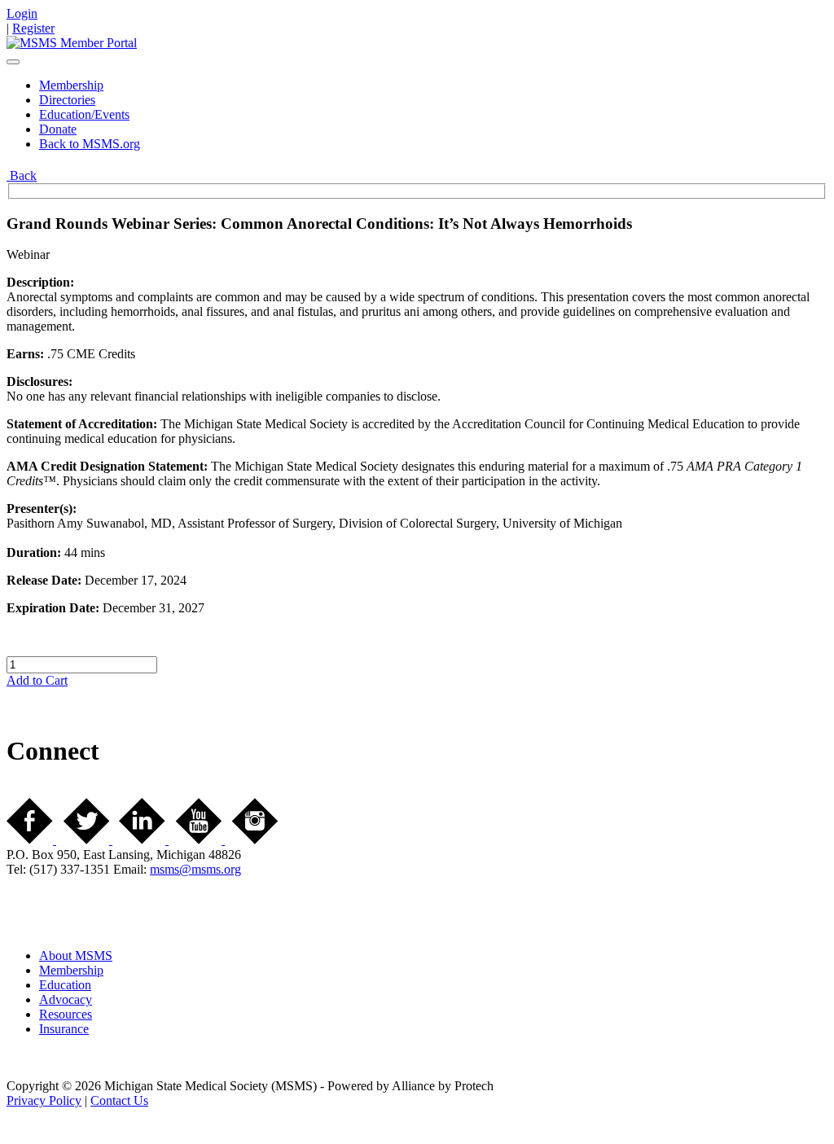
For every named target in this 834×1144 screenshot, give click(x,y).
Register (33, 28)
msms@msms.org (195, 869)
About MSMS (75, 955)
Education (65, 985)
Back (22, 175)
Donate (58, 129)
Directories (67, 100)
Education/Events (84, 114)
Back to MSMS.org (89, 144)
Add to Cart (37, 680)
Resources (65, 1014)
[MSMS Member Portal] (72, 43)
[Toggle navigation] (13, 61)
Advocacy (65, 999)
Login (22, 13)
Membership (71, 85)
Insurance (64, 1029)
